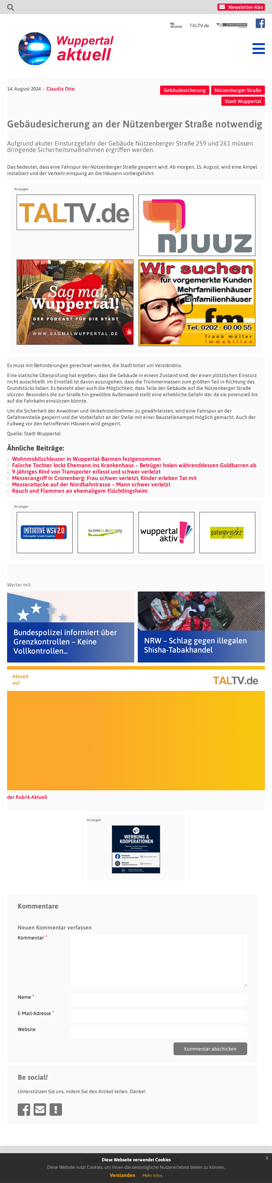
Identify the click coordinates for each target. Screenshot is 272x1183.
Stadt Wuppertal (243, 101)
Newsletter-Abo (245, 7)
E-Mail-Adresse (36, 1013)
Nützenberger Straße (238, 90)
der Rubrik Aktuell (27, 797)
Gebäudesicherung (185, 90)
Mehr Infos (152, 1175)
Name (26, 996)
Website (27, 1029)
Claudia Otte (60, 89)
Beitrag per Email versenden (40, 1109)
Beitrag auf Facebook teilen (24, 1109)
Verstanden (122, 1175)
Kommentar (32, 937)
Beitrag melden (56, 1109)
